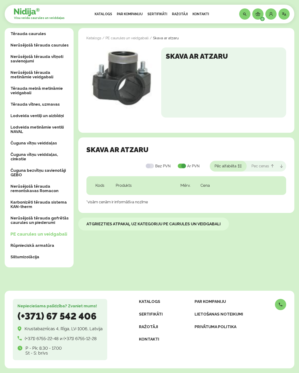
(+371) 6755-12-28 (80, 338)
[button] (271, 14)
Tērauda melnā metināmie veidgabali (37, 90)
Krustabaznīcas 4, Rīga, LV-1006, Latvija (64, 328)
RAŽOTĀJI (180, 14)
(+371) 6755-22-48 (42, 338)
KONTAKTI (200, 14)
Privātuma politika (215, 326)
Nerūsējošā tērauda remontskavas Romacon (34, 188)
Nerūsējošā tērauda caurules (40, 45)
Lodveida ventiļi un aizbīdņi (37, 115)
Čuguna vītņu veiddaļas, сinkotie (34, 156)
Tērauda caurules (28, 33)
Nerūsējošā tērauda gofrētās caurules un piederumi (40, 220)
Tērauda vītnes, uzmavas (35, 104)
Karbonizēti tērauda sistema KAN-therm (39, 204)
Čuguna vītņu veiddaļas (34, 143)
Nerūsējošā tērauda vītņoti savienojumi (37, 58)
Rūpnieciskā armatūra (32, 245)
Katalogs (93, 38)
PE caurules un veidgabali (39, 234)
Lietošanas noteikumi (219, 314)
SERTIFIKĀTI (157, 14)
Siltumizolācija (25, 257)
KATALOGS (103, 14)
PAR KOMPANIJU (130, 14)
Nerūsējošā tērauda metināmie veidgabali (32, 74)
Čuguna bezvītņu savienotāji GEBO (38, 172)
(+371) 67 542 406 (57, 316)
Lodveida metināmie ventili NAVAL (37, 129)
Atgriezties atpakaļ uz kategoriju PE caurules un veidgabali (153, 224)
